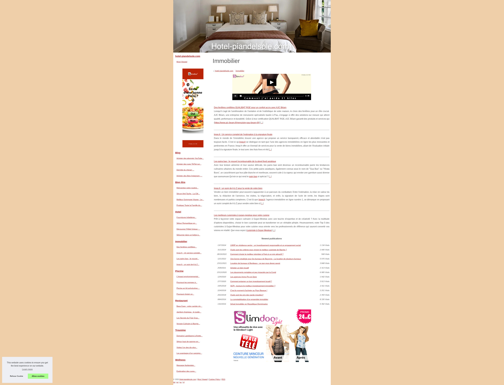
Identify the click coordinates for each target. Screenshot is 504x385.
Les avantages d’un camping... (189, 353)
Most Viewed (182, 62)
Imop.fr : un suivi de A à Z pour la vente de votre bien (238, 188)
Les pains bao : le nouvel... (188, 259)
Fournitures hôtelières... (186, 217)
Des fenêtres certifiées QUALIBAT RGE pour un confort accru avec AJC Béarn (250, 107)
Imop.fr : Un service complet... (189, 253)
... (261, 123)
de (174, 382)
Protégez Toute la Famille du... (189, 205)
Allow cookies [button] (38, 376)
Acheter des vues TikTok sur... (189, 164)
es (181, 382)
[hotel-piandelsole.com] (252, 26)
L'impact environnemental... (188, 276)
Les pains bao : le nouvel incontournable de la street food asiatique (245, 161)
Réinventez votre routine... (187, 188)
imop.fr (242, 142)
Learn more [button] (27, 369)
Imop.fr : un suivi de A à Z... (188, 264)
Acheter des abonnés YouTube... (190, 158)
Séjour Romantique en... (187, 223)
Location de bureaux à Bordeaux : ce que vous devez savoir (255, 263)
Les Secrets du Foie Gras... (188, 318)
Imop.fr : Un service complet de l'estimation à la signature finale (243, 134)
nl (183, 382)
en (177, 382)
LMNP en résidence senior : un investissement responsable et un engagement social (265, 245)
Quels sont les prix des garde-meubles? (246, 295)
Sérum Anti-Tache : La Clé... (188, 194)
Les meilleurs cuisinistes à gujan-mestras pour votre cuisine (241, 215)
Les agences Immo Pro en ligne (243, 277)
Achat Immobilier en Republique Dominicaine (249, 304)
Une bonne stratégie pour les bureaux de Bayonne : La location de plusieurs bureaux (265, 259)
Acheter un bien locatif (239, 268)
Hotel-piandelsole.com (187, 379)
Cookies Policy (214, 379)
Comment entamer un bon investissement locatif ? (251, 281)
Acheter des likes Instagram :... (189, 176)
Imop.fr (262, 199)
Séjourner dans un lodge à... (188, 235)
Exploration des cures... (186, 371)
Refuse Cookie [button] (16, 376)
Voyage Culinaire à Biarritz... (188, 324)
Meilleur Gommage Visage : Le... (190, 199)
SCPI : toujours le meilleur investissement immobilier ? (252, 286)
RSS (223, 379)
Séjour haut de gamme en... (188, 341)
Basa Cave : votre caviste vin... (189, 306)
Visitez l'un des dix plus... (187, 347)
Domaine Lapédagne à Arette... (190, 336)
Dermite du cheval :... (185, 170)
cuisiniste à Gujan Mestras (259, 230)
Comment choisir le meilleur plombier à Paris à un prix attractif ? (257, 254)
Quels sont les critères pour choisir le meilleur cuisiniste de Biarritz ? (258, 250)
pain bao (253, 176)
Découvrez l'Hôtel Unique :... (188, 229)
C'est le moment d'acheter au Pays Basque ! (248, 290)
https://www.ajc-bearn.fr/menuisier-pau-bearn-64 (237, 123)
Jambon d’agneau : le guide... (189, 312)
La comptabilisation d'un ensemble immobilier (249, 299)
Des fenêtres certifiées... (187, 247)
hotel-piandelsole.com (224, 71)
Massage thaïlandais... (186, 365)
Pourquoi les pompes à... (187, 282)
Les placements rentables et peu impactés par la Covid (253, 272)
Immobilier (240, 71)
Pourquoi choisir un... (185, 294)
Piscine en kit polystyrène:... (188, 288)
